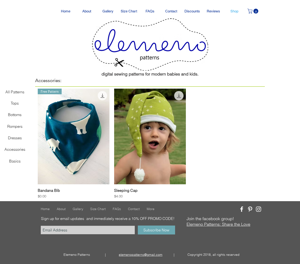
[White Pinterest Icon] (250, 209)
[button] (253, 11)
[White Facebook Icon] (241, 209)
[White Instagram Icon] (258, 209)
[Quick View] (150, 136)
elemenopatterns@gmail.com (140, 255)
